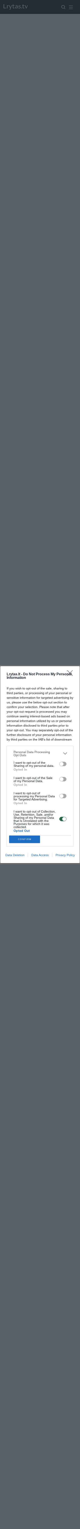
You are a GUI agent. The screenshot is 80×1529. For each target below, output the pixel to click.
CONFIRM (24, 839)
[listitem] (40, 753)
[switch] (62, 764)
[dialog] (40, 764)
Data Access (40, 855)
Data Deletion (14, 855)
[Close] (71, 674)
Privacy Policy (65, 855)
